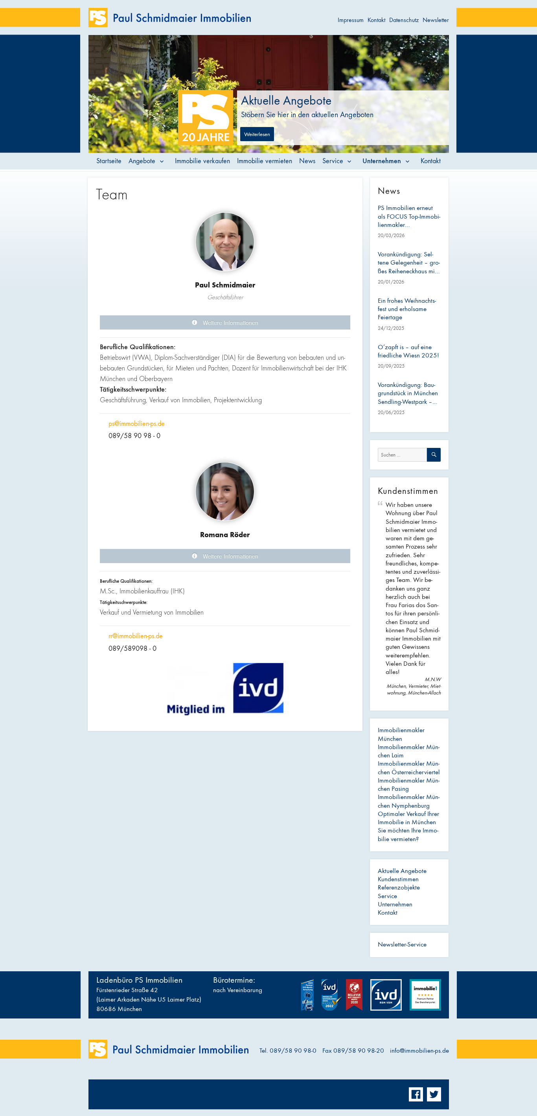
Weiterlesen (257, 134)
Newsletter (436, 20)
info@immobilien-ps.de (419, 1051)
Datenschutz (404, 20)
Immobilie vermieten (264, 161)
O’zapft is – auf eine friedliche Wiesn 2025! (408, 351)
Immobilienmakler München (401, 734)
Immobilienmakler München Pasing (409, 785)
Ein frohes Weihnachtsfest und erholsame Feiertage (407, 309)
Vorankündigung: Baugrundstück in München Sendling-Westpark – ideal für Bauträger (408, 393)
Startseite (108, 161)
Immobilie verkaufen (202, 161)
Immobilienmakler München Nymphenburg (409, 801)
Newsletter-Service (402, 944)
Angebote (142, 161)
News (307, 161)
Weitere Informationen (229, 322)
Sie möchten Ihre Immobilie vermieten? (408, 835)
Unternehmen (381, 161)
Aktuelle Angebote (402, 871)
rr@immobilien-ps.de (136, 636)
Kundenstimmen (398, 879)
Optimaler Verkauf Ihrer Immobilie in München (408, 818)
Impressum (351, 20)
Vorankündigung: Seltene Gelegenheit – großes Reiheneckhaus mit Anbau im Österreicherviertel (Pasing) (409, 263)
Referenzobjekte (399, 887)
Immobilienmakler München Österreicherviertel (409, 768)
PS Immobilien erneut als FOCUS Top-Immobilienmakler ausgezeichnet (409, 216)
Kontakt (376, 20)
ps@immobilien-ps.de (137, 424)
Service (332, 161)
